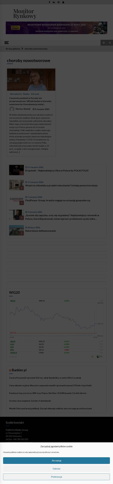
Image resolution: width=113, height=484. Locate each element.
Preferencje (56, 477)
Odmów (56, 468)
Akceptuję (56, 460)
